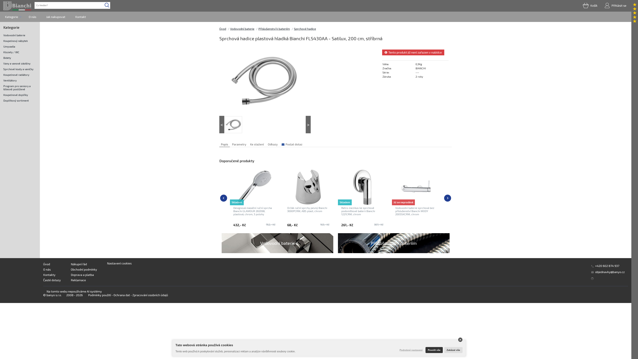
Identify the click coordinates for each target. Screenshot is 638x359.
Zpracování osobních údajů (150, 295)
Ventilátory (10, 80)
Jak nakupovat (55, 17)
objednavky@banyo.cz (610, 272)
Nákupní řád (79, 264)
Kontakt (80, 17)
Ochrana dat (121, 295)
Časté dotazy (52, 280)
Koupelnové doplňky (15, 94)
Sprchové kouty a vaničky (18, 69)
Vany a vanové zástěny (16, 63)
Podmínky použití (99, 295)
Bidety (7, 57)
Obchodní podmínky (84, 269)
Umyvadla (9, 46)
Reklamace (78, 280)
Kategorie (11, 17)
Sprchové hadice (305, 29)
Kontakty (49, 275)
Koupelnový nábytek (15, 40)
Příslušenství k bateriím (274, 29)
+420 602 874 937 (607, 266)
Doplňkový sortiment (16, 100)
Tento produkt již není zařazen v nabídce (414, 52)
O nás (32, 17)
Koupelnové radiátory (16, 74)
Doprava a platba (82, 275)
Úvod (222, 29)
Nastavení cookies (119, 263)
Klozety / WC (11, 52)
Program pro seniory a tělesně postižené (17, 87)
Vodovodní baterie (14, 35)
